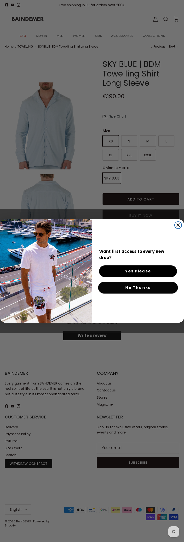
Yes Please (138, 271)
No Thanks (138, 287)
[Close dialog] (178, 225)
